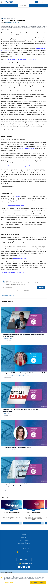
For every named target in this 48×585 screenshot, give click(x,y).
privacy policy (26, 290)
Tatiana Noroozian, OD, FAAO (10, 449)
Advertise (24, 533)
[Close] (46, 575)
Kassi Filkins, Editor (8, 488)
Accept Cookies (34, 582)
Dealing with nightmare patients (16, 205)
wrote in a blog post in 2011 (26, 148)
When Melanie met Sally (19, 258)
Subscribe (41, 287)
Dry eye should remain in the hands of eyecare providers (22, 59)
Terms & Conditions (24, 540)
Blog (13, 295)
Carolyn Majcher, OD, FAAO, (9, 375)
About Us (24, 534)
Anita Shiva (26, 375)
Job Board (24, 539)
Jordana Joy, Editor (8, 338)
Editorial (24, 536)
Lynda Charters (7, 413)
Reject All (42, 582)
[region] (24, 579)
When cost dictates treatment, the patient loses (20, 166)
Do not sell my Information (24, 543)
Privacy (24, 542)
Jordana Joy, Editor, (20, 375)
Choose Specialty (22, 5)
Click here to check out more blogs (14, 272)
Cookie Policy (18, 579)
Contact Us (24, 537)
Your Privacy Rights (24, 545)
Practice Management (6, 295)
